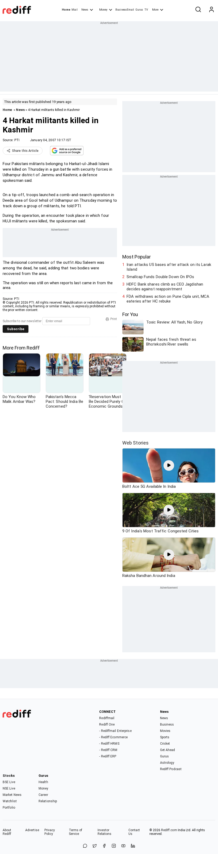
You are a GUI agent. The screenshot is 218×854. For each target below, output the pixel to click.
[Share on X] (95, 846)
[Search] (198, 10)
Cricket (165, 743)
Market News (12, 795)
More (155, 9)
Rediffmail (106, 718)
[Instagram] (114, 846)
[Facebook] (104, 846)
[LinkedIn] (133, 846)
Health (43, 782)
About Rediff (7, 832)
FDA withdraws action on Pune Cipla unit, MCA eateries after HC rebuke (168, 299)
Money (103, 9)
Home (66, 9)
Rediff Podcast (171, 769)
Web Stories (135, 443)
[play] (169, 465)
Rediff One (107, 724)
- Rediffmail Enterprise (115, 731)
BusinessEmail (124, 9)
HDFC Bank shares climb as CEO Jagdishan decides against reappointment (165, 286)
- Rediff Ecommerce (113, 737)
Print (113, 319)
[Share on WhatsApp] (85, 846)
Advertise (32, 830)
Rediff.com (169, 830)
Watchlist (10, 801)
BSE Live (9, 782)
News (84, 9)
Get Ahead (167, 750)
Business (167, 724)
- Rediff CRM (108, 750)
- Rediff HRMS (109, 743)
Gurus (139, 9)
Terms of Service (75, 832)
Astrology (167, 763)
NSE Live (9, 788)
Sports (165, 737)
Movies (165, 731)
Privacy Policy (49, 832)
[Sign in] (211, 10)
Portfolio (9, 807)
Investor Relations (105, 832)
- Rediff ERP (107, 756)
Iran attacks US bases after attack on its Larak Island (169, 267)
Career (43, 795)
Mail (74, 9)
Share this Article (25, 151)
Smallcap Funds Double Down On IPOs (160, 276)
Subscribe (15, 329)
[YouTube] (123, 846)
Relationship (48, 801)
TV (146, 9)
